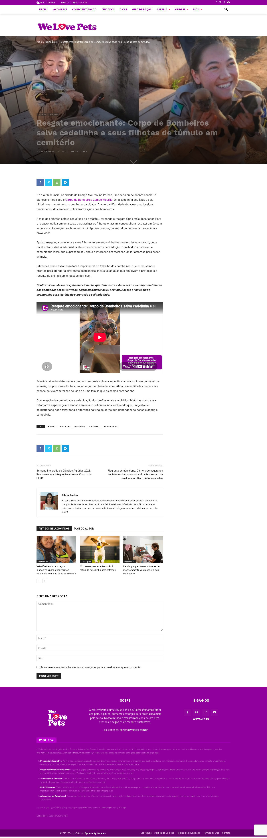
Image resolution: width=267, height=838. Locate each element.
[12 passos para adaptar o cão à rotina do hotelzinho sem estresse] (100, 549)
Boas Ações (53, 114)
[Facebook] (216, 3)
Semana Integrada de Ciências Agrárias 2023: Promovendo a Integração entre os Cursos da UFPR (64, 474)
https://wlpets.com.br (82, 752)
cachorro (93, 426)
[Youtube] (228, 3)
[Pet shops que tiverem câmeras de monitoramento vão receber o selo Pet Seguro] (143, 549)
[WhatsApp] (56, 182)
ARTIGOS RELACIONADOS (54, 528)
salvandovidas (109, 426)
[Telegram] (65, 182)
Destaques (50, 41)
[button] (226, 9)
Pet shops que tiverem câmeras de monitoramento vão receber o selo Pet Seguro (141, 570)
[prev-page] (39, 581)
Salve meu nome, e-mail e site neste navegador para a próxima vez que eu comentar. (91, 667)
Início (39, 41)
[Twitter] (48, 182)
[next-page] (44, 581)
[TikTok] (224, 3)
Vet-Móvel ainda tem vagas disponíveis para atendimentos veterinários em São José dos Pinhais (56, 570)
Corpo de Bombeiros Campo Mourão (88, 199)
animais (52, 426)
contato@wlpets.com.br (134, 729)
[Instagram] (220, 3)
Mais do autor (84, 528)
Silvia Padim (47, 151)
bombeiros (79, 426)
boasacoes (65, 426)
